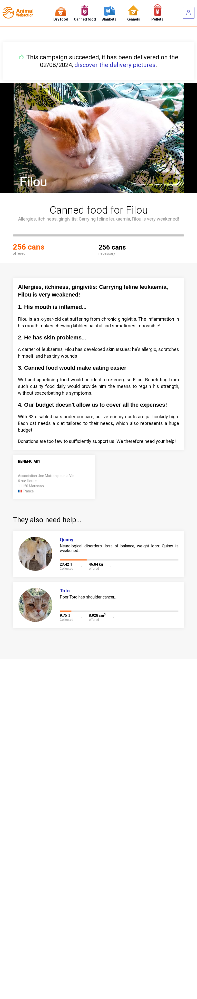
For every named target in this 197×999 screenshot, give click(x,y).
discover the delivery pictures (114, 65)
